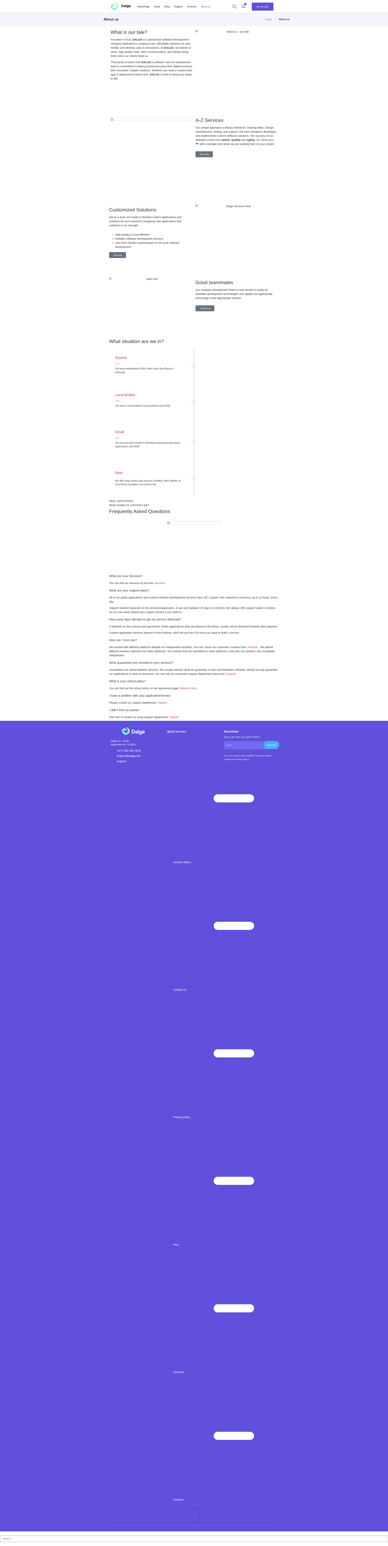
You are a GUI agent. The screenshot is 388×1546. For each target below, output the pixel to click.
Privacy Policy (242, 759)
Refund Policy (188, 688)
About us (206, 6)
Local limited (125, 395)
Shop (157, 6)
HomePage (143, 6)
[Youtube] (113, 1509)
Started (121, 358)
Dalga (268, 19)
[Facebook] (120, 1509)
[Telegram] (126, 1509)
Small (119, 432)
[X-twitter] (133, 1509)
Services (191, 6)
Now (118, 473)
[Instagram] (139, 1509)
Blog (166, 6)
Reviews (253, 647)
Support (178, 6)
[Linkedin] (146, 1509)
